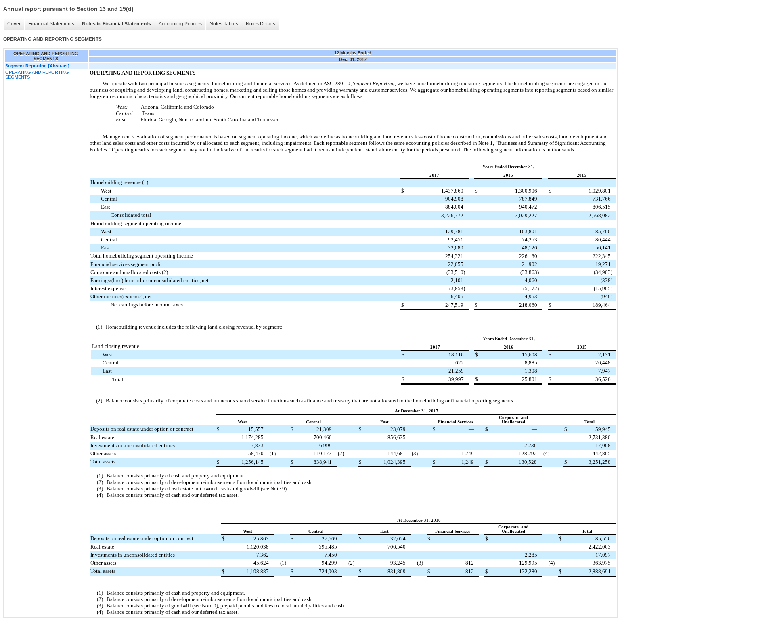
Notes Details (260, 24)
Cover (14, 24)
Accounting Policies (180, 24)
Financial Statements (51, 24)
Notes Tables (223, 24)
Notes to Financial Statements (116, 24)
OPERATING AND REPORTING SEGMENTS (37, 75)
